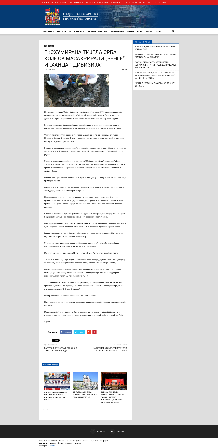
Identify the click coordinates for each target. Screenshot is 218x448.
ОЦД (154, 2)
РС (46, 46)
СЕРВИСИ (126, 2)
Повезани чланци (50, 365)
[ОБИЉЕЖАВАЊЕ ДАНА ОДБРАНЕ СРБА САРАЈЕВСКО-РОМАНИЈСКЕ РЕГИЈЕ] (85, 381)
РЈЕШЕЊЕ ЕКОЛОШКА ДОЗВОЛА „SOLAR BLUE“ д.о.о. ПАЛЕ (154, 84)
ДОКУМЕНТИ (115, 2)
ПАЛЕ (139, 31)
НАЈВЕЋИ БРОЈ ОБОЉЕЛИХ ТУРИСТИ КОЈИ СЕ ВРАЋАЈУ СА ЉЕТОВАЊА (110, 349)
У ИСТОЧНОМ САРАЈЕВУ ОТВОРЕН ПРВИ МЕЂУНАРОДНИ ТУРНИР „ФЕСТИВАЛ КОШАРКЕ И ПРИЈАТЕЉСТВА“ (155, 65)
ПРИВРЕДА (136, 2)
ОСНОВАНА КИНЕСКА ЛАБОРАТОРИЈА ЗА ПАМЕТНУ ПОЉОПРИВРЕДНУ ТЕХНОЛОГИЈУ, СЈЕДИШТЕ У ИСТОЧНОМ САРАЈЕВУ (113, 397)
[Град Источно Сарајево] (109, 16)
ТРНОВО (149, 31)
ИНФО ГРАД (48, 31)
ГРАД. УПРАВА (102, 2)
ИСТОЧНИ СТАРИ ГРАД (97, 31)
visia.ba (52, 446)
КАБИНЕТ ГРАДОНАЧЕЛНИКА (71, 2)
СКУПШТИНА (90, 2)
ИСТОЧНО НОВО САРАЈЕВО (122, 31)
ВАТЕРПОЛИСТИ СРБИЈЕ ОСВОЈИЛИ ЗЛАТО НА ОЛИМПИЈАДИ (60, 349)
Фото (158, 31)
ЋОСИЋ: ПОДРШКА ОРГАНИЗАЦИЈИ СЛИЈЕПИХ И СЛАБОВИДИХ (155, 48)
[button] (173, 31)
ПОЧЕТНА (45, 2)
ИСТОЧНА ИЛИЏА (76, 31)
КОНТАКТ (162, 2)
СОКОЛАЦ (61, 31)
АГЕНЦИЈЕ (147, 2)
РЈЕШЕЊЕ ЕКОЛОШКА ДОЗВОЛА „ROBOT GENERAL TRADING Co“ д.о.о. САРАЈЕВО (156, 55)
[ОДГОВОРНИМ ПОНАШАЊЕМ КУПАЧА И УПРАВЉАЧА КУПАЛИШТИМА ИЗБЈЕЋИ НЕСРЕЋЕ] (57, 381)
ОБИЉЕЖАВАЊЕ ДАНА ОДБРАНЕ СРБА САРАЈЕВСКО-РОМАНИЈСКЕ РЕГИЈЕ (85, 394)
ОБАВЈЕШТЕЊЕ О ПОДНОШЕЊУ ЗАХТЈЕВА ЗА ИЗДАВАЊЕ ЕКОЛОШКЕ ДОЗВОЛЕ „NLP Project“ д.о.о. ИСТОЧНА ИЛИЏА (155, 75)
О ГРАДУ (54, 2)
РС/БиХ (51, 46)
